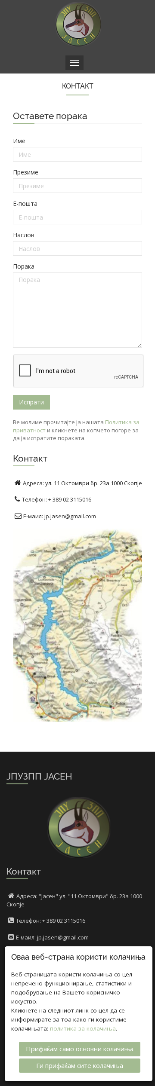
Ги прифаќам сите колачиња (79, 1065)
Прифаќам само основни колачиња (79, 1048)
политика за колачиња (83, 1028)
